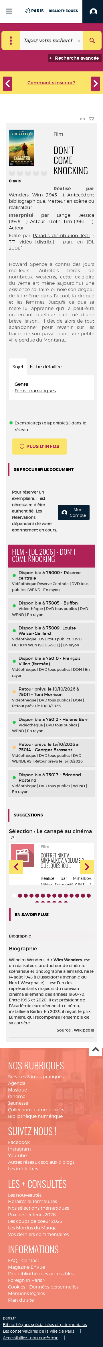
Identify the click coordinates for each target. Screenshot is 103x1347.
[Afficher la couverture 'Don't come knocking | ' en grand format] (22, 146)
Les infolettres (23, 1168)
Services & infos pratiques (36, 1076)
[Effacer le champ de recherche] (79, 40)
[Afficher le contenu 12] (77, 896)
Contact (30, 1260)
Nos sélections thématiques (38, 1208)
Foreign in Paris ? (26, 1280)
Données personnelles (53, 1287)
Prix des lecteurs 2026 (32, 1214)
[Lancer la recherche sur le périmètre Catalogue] (92, 40)
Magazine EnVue (26, 1267)
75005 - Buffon (62, 603)
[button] (16, 867)
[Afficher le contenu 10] (66, 896)
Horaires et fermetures (32, 1201)
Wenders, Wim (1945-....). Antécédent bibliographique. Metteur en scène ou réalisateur (51, 201)
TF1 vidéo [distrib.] (31, 242)
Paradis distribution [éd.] (62, 235)
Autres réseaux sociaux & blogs (41, 1162)
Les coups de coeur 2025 (35, 1221)
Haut (95, 1050)
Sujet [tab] (17, 366)
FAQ (12, 1260)
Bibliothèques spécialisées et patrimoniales (45, 1324)
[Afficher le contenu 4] (31, 896)
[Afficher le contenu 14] (89, 896)
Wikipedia (84, 1030)
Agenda (16, 1083)
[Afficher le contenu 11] (72, 896)
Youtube (17, 1155)
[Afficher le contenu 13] (83, 896)
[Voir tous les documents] (12, 837)
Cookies (16, 1287)
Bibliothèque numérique (35, 1116)
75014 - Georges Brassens (45, 750)
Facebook (19, 1142)
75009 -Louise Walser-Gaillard (47, 630)
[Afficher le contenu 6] (43, 896)
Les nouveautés (24, 1195)
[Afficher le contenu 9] (60, 896)
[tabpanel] (51, 387)
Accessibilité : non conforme (30, 1337)
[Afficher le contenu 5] (37, 896)
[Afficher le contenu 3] (26, 896)
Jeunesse (18, 1103)
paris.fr (9, 1317)
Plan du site (21, 1300)
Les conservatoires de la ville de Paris (38, 1331)
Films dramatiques (35, 390)
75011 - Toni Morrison (41, 694)
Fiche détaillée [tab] (46, 366)
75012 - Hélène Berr (67, 719)
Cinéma (16, 1096)
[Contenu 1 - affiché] (14, 896)
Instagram (19, 1149)
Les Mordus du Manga (32, 1228)
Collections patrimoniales (36, 1109)
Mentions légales (26, 1293)
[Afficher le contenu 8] (54, 896)
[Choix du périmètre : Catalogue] (10, 40)
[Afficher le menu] (9, 11)
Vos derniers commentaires (38, 1234)
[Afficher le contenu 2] (20, 896)
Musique (17, 1090)
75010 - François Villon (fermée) (49, 661)
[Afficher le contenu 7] (49, 896)
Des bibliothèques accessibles (41, 1273)
